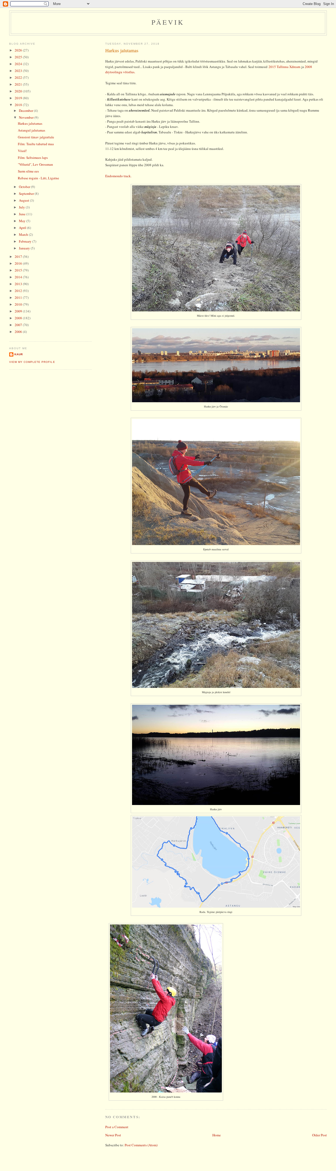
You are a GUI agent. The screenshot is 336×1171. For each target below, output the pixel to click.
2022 (19, 77)
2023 (19, 70)
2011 (19, 297)
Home (216, 1135)
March (24, 234)
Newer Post (113, 1135)
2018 (19, 104)
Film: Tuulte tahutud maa (36, 144)
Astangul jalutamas (31, 130)
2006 (19, 331)
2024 (19, 63)
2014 (19, 277)
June (22, 214)
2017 (19, 256)
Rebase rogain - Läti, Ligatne (38, 178)
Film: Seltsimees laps (33, 157)
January (25, 248)
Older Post (319, 1135)
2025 (19, 57)
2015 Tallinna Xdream (284, 66)
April (23, 227)
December (26, 110)
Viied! (22, 150)
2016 (19, 263)
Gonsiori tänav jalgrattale (36, 137)
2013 (19, 283)
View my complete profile (32, 361)
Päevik (167, 22)
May (22, 220)
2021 (19, 84)
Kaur (18, 354)
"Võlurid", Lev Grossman (35, 164)
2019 (19, 98)
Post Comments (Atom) (141, 1145)
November (26, 117)
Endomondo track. (118, 176)
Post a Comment (116, 1127)
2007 (19, 324)
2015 (19, 270)
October (25, 186)
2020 (19, 91)
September (27, 193)
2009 (19, 311)
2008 (19, 318)
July (22, 207)
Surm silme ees (28, 171)
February (25, 241)
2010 (19, 304)
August (24, 200)
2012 (19, 290)
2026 (19, 50)
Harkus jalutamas (121, 50)
